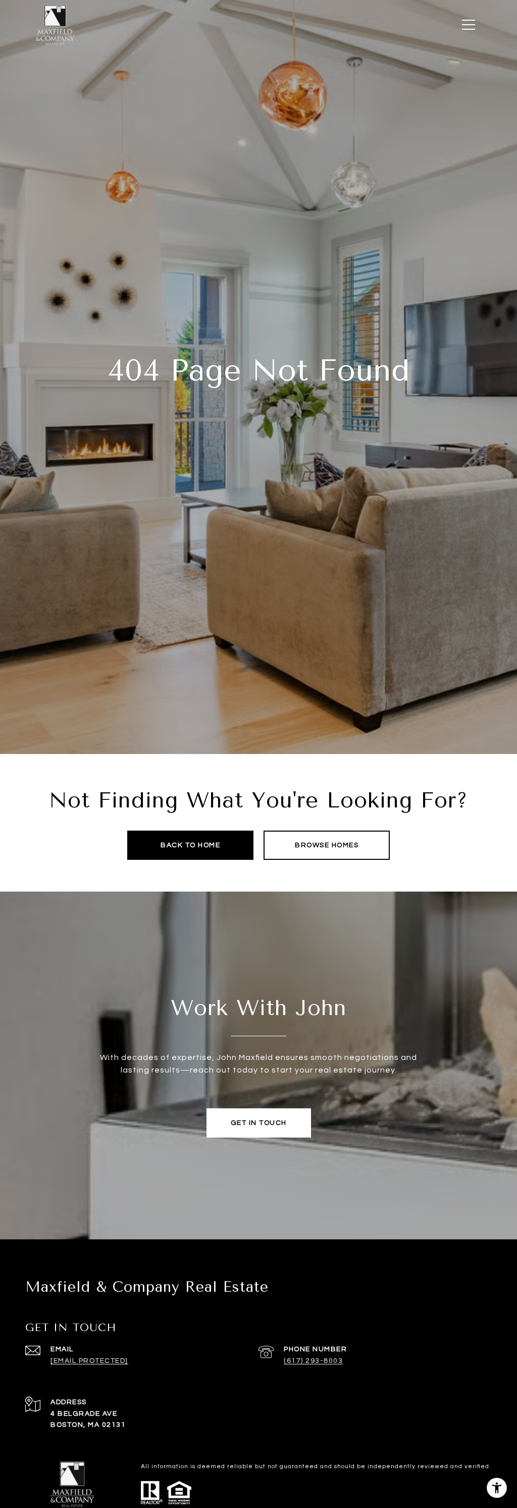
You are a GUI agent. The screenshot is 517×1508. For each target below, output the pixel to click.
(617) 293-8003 (313, 1360)
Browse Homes (326, 845)
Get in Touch (259, 1122)
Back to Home (190, 845)
